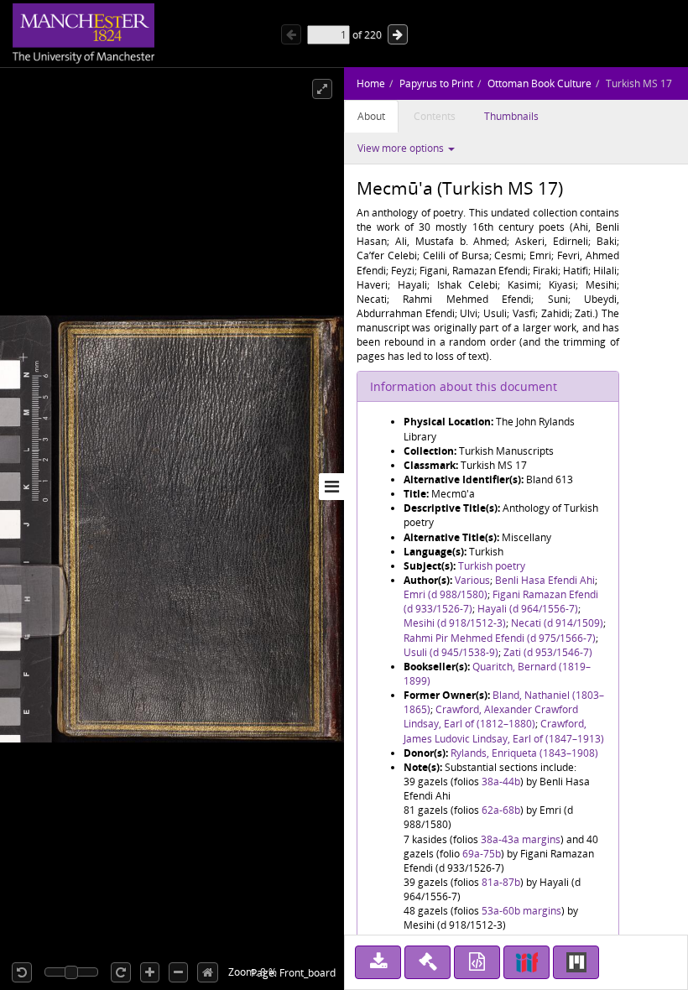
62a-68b (501, 810)
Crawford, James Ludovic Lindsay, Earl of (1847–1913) (504, 730)
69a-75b (481, 854)
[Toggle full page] (322, 89)
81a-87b (501, 882)
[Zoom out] (178, 972)
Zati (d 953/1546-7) (547, 652)
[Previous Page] (291, 34)
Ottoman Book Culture (539, 83)
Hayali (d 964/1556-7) (527, 609)
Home (371, 83)
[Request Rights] (427, 962)
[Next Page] (398, 34)
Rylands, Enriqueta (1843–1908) (524, 753)
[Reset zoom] (207, 972)
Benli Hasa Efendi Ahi (545, 580)
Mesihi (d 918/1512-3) (455, 623)
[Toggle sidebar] (331, 486)
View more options (401, 148)
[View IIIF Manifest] (526, 962)
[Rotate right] (121, 972)
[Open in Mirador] (576, 962)
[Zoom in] (149, 972)
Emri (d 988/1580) (445, 594)
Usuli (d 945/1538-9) (451, 652)
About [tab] (371, 116)
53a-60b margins (521, 911)
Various (472, 580)
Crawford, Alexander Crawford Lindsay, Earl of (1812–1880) (491, 716)
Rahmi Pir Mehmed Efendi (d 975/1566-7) (500, 638)
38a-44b (501, 781)
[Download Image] (378, 962)
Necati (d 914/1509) (557, 623)
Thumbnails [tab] (511, 116)
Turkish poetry (491, 566)
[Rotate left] (22, 972)
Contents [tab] (435, 116)
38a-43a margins (520, 839)
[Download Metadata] (477, 962)
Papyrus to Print (436, 83)
